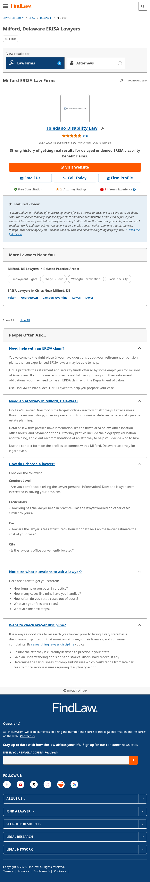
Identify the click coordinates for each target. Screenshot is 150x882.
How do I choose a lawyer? (32, 464)
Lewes (76, 297)
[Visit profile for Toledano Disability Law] (75, 108)
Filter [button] (12, 39)
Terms (7, 871)
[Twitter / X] (34, 784)
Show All (8, 320)
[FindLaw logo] (22, 6)
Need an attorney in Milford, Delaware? (43, 401)
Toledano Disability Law (71, 128)
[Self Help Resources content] (142, 824)
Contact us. (27, 736)
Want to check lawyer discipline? (37, 625)
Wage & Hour (54, 279)
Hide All (25, 320)
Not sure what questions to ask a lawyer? (45, 571)
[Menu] (5, 6)
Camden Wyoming (55, 297)
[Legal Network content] (142, 849)
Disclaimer (41, 871)
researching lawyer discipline (52, 644)
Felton (12, 297)
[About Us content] (142, 798)
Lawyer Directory (13, 17)
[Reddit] (61, 784)
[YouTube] (20, 784)
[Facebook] (7, 784)
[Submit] (133, 760)
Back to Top (77, 690)
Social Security (118, 279)
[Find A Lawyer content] (142, 811)
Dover (89, 297)
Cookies (59, 871)
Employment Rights (24, 279)
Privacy (23, 871)
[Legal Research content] (142, 836)
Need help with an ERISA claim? (36, 348)
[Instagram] (47, 784)
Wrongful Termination (85, 279)
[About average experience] (134, 189)
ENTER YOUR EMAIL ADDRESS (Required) (30, 752)
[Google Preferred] (74, 784)
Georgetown (29, 297)
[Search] (142, 6)
